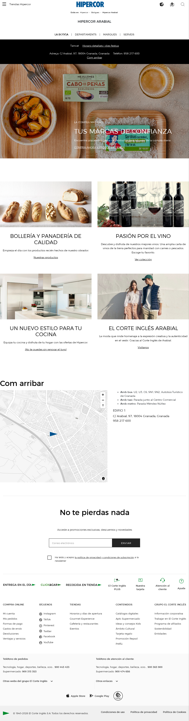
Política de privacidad (143, 712)
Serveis (128, 34)
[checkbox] (49, 558)
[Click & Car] (51, 584)
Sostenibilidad (162, 628)
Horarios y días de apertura (86, 613)
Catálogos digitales (127, 613)
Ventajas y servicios (14, 638)
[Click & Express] (19, 584)
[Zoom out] (103, 400)
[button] (4, 4)
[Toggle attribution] (103, 479)
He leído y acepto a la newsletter (97, 559)
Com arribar (94, 57)
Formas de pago (13, 623)
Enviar (126, 543)
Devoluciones (11, 633)
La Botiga (61, 34)
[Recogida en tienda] (84, 584)
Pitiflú (119, 643)
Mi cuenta (9, 613)
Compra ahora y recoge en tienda (99, 147)
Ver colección (143, 259)
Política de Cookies (174, 712)
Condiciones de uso (113, 712)
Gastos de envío (12, 628)
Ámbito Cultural (125, 628)
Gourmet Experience (82, 618)
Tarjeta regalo (124, 633)
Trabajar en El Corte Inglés (170, 618)
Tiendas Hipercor (20, 4)
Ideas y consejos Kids (128, 623)
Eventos (74, 628)
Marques (110, 34)
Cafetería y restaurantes (84, 623)
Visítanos (143, 347)
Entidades (160, 633)
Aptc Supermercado (128, 618)
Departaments (86, 34)
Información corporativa (168, 613)
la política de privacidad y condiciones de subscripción (104, 557)
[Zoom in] (103, 394)
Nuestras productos (46, 257)
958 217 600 (132, 53)
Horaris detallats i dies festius (101, 45)
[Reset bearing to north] (103, 405)
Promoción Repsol (127, 638)
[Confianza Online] (118, 696)
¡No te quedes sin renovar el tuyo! (46, 349)
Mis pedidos (10, 618)
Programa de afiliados (167, 623)
